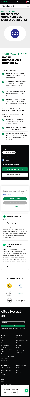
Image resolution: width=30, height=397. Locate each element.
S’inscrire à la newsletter (4, 359)
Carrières (3, 343)
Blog (2, 354)
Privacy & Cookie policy (8, 194)
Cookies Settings (15, 206)
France (7, 160)
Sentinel (18, 338)
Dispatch (18, 345)
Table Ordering (20, 350)
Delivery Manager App (22, 340)
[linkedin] (2, 316)
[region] (15, 198)
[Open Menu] (28, 6)
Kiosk (17, 347)
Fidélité (3, 382)
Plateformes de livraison (5, 373)
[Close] (27, 387)
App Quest (19, 352)
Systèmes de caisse (9, 152)
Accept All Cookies (15, 198)
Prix (2, 340)
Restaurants (19, 368)
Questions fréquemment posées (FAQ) (6, 349)
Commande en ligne (6, 377)
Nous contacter (5, 345)
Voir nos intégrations (6, 368)
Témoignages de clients (7, 356)
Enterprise (19, 373)
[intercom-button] (26, 390)
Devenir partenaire (6, 384)
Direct (18, 343)
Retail (2, 379)
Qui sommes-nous (6, 338)
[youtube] (4, 316)
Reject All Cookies (15, 202)
